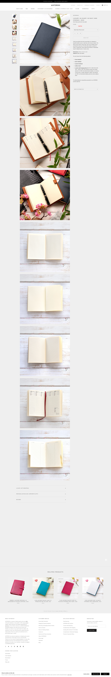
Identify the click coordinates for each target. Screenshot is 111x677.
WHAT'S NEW (19, 8)
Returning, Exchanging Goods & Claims (46, 625)
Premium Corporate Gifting (68, 634)
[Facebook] (5, 646)
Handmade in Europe (89, 5)
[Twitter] (8, 646)
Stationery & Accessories (45, 8)
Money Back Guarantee (43, 621)
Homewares (85, 8)
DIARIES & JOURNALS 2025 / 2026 (64, 8)
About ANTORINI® (42, 636)
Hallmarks (41, 640)
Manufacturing (66, 621)
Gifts (93, 8)
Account (73, 5)
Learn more (69, 674)
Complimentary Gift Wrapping (69, 627)
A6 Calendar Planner (50, 611)
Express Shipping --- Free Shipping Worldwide (55, 1)
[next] (107, 589)
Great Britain (7, 653)
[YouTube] (17, 646)
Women (33, 8)
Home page (41, 638)
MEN (27, 8)
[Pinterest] (14, 646)
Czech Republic (8, 655)
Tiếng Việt (7, 662)
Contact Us (80, 5)
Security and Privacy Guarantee (45, 634)
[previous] (4, 589)
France (6, 660)
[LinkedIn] (20, 646)
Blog (39, 642)
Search (98, 5)
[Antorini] (55, 5)
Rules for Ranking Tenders (44, 629)
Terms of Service (42, 627)
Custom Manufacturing (67, 625)
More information (79, 89)
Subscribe (92, 630)
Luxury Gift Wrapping (22, 488)
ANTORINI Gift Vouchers (68, 623)
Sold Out (86, 37)
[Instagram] (11, 646)
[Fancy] (23, 646)
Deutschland (7, 657)
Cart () (105, 5)
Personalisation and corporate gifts (27, 493)
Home (45, 611)
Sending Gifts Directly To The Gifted (70, 629)
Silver (77, 8)
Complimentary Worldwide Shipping (70, 632)
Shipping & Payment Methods (45, 623)
